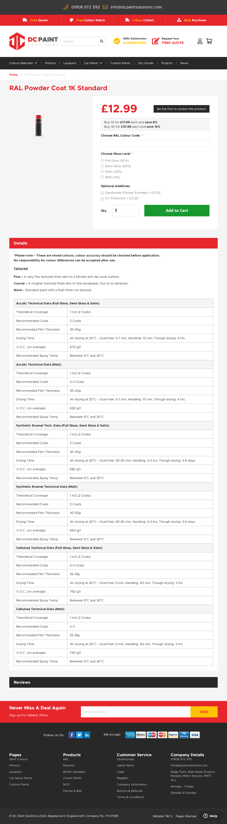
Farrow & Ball (72, 791)
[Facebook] (71, 735)
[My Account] (200, 42)
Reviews (22, 682)
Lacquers (70, 63)
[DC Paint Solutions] (33, 41)
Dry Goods (145, 63)
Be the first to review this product (181, 109)
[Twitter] (79, 735)
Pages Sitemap (186, 816)
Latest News (125, 765)
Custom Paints (120, 63)
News (184, 63)
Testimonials (125, 759)
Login (120, 772)
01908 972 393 (85, 7)
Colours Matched (21, 63)
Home (13, 74)
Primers (50, 63)
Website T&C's (163, 816)
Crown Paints (72, 778)
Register (122, 778)
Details (20, 243)
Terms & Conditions (130, 797)
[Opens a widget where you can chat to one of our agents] (210, 816)
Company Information (132, 784)
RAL (66, 759)
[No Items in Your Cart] (209, 42)
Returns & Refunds (130, 791)
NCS (66, 784)
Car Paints (91, 63)
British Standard (74, 772)
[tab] (113, 243)
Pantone (69, 765)
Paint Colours (18, 759)
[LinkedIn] (87, 735)
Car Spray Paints (20, 778)
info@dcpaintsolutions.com (136, 7)
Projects (166, 63)
